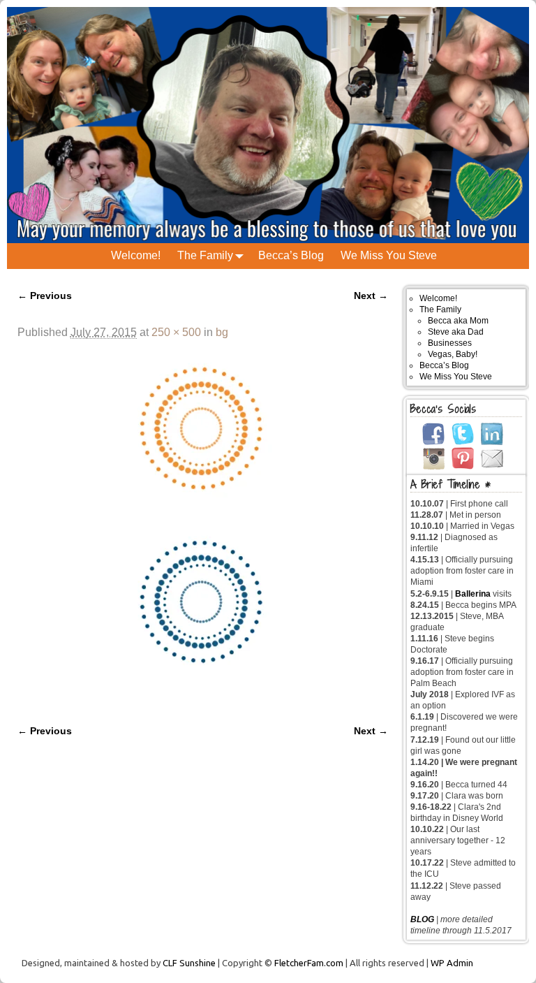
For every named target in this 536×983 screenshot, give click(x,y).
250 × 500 (176, 332)
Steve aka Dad (456, 332)
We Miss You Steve (389, 255)
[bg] (202, 524)
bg (222, 332)
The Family (205, 255)
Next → (371, 295)
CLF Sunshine (189, 963)
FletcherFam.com (308, 963)
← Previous (44, 295)
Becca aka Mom (458, 321)
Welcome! (136, 255)
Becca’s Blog (291, 255)
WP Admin (452, 963)
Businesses (450, 343)
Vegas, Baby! (452, 354)
